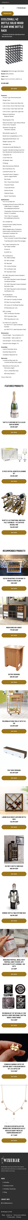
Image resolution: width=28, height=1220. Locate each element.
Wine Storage (13, 71)
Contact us (9, 1215)
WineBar (6, 1182)
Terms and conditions (19, 1215)
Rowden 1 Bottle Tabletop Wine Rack (14, 913)
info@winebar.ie (5, 2)
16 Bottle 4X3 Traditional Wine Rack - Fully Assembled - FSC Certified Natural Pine (14, 522)
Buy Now (14, 88)
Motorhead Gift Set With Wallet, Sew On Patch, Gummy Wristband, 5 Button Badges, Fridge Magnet (14, 1015)
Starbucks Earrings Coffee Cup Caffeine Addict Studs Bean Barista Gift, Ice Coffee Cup (14, 1066)
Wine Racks (20, 71)
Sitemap (18, 1217)
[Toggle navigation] (3, 7)
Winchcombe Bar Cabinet (14, 627)
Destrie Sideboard (14, 674)
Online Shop (7, 13)
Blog (5, 1192)
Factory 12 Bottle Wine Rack (14, 866)
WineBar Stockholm (10, 1189)
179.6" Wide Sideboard (14, 770)
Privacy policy (11, 1217)
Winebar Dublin (8, 1186)
